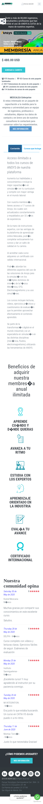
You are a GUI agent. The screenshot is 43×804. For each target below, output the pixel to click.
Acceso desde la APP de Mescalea (13, 46)
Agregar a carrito (13, 70)
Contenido (15, 148)
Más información (20, 129)
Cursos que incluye (32, 148)
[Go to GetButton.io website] (37, 801)
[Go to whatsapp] (37, 797)
